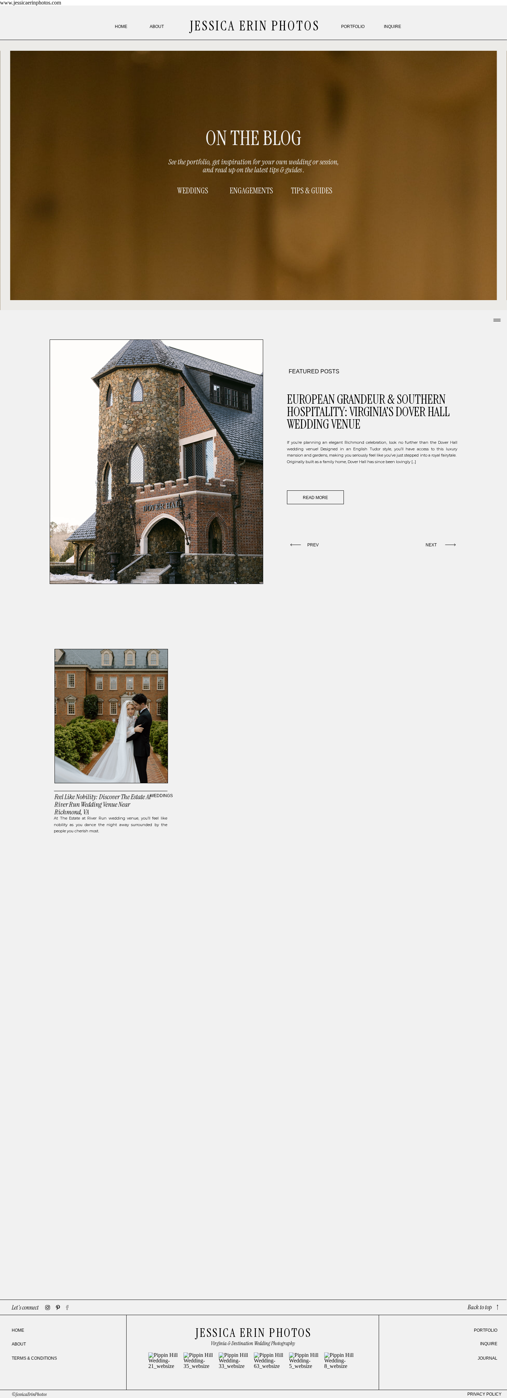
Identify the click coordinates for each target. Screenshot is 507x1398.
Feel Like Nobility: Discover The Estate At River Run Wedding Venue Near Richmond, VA (102, 804)
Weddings (161, 795)
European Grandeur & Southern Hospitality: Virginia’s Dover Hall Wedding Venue (368, 411)
